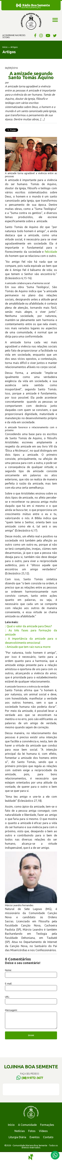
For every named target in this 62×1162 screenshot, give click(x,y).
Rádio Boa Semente (36, 5)
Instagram (41, 35)
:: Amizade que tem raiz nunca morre (27, 646)
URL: (7, 996)
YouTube (48, 35)
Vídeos (43, 1130)
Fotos (31, 1130)
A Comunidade (27, 1124)
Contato (48, 1137)
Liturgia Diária (17, 1137)
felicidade (51, 251)
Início (5, 47)
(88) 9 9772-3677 (32, 1077)
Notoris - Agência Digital (31, 1157)
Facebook (34, 35)
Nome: (8, 970)
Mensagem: (11, 1010)
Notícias (19, 1130)
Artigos (14, 47)
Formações (47, 1124)
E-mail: (8, 983)
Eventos (35, 1137)
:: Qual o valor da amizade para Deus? (28, 626)
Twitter (55, 35)
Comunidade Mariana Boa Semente (31, 21)
